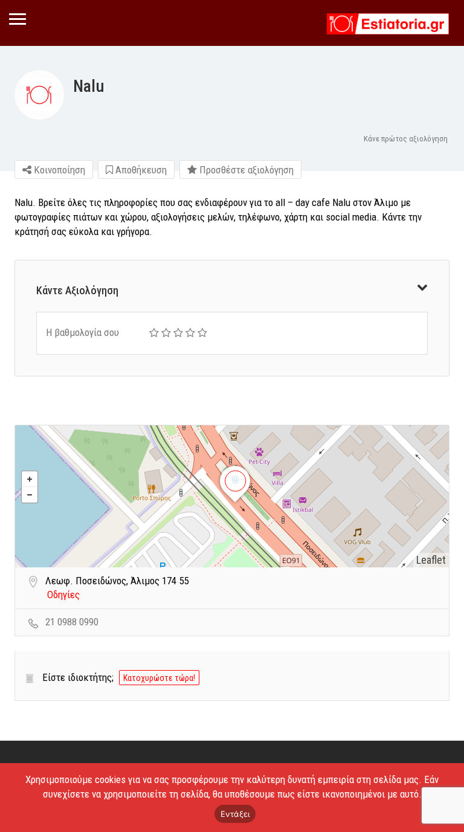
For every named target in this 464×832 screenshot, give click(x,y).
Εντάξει (235, 814)
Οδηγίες (63, 595)
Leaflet (431, 559)
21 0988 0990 (71, 622)
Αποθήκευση (140, 170)
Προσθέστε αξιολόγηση (245, 170)
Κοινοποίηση (58, 170)
